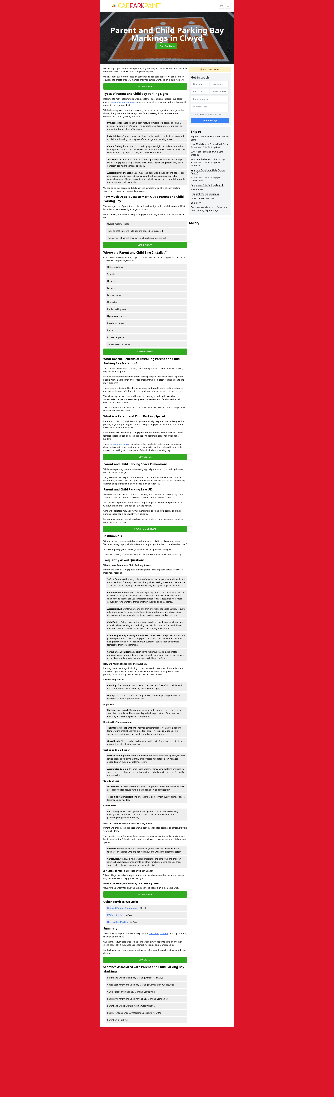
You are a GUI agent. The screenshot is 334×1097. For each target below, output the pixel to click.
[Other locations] (221, 6)
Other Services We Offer (203, 198)
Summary (196, 202)
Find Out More (167, 46)
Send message (209, 120)
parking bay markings (124, 102)
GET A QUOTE (145, 245)
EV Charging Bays (115, 915)
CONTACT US (145, 456)
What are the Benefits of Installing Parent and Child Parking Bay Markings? (208, 162)
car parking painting (159, 933)
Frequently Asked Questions (205, 193)
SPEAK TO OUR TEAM (145, 528)
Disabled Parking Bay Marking (122, 908)
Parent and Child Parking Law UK (207, 185)
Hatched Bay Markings (118, 922)
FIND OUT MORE (145, 351)
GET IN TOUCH (145, 86)
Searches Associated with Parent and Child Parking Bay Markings (209, 209)
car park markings (119, 444)
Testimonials (197, 189)
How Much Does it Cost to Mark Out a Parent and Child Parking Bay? (209, 146)
